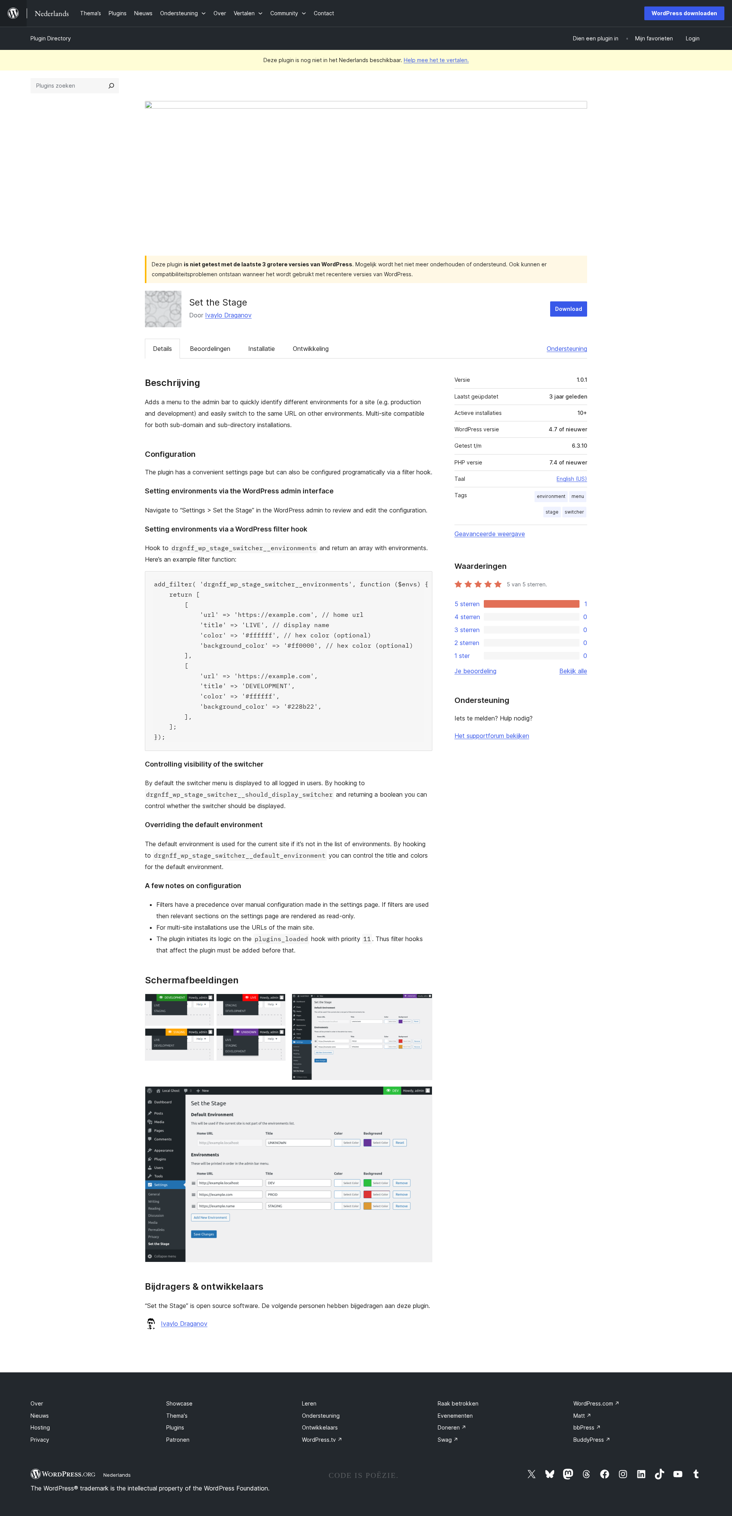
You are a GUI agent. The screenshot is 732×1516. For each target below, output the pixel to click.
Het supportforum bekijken (491, 736)
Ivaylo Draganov (228, 315)
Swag (448, 1439)
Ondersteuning (567, 348)
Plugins (175, 1427)
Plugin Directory (50, 38)
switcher (574, 512)
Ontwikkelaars (320, 1427)
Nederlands (117, 1475)
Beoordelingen (210, 348)
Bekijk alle (573, 671)
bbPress (587, 1427)
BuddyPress (591, 1439)
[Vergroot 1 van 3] (275, 1004)
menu (577, 496)
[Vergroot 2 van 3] (422, 1004)
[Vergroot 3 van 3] (422, 1096)
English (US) (572, 478)
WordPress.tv (322, 1439)
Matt (582, 1415)
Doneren (452, 1427)
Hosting (40, 1427)
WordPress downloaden (684, 13)
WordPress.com (596, 1403)
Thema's (177, 1415)
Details (162, 348)
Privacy (39, 1439)
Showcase (179, 1403)
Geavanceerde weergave (489, 534)
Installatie (261, 348)
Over (36, 1403)
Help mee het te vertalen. (436, 60)
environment (551, 496)
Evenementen (455, 1415)
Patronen (177, 1439)
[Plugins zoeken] (111, 85)
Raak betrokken (458, 1403)
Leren (309, 1403)
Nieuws (39, 1415)
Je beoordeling (475, 671)
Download (568, 309)
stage (552, 512)
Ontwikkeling (311, 348)
